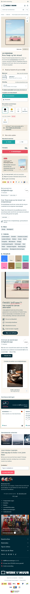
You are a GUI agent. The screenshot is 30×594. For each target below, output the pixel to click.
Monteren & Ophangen (9, 509)
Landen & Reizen (6, 239)
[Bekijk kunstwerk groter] (27, 18)
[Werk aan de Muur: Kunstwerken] (28, 539)
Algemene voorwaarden (12, 578)
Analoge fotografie (11, 246)
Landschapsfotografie (7, 244)
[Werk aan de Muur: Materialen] (28, 543)
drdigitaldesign (8, 53)
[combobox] (11, 9)
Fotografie (4, 241)
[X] (13, 554)
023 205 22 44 (22, 493)
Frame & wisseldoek (9, 96)
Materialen (4, 543)
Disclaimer (21, 578)
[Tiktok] (15, 554)
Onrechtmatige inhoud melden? (11, 580)
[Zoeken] (27, 9)
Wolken (14, 239)
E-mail (16, 496)
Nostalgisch (10, 229)
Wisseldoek (7, 99)
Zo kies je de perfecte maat (21, 82)
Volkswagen (18, 244)
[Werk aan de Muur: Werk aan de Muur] (28, 550)
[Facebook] (11, 554)
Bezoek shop (4, 195)
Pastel (3, 246)
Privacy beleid (23, 580)
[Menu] (2, 6)
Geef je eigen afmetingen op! (15, 90)
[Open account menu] (24, 5)
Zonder (9, 142)
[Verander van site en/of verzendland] (28, 1)
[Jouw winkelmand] (27, 5)
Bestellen (5, 503)
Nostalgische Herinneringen (17, 249)
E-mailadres (4, 465)
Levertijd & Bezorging (8, 507)
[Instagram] (6, 554)
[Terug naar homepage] (9, 5)
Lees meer (13, 195)
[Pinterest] (9, 554)
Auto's (24, 239)
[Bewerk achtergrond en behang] (27, 21)
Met (22, 142)
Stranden (13, 236)
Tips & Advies (5, 547)
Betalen (5, 505)
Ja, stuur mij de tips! (7, 472)
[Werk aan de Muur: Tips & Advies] (28, 546)
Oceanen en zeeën (22, 236)
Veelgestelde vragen (8, 501)
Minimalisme (12, 241)
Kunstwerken (5, 539)
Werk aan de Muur (7, 550)
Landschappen (5, 236)
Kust (24, 244)
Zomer (19, 239)
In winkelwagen (16, 151)
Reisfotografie (21, 246)
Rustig (3, 229)
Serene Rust (5, 249)
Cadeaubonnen (7, 512)
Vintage (19, 241)
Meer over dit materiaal (22, 73)
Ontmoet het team (8, 533)
